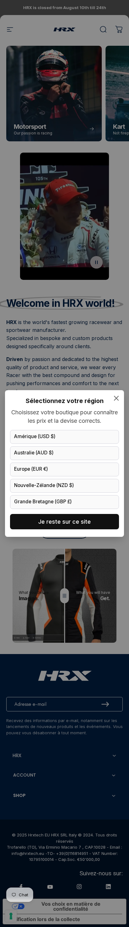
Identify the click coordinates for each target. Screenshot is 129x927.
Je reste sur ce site (64, 521)
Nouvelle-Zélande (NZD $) (44, 485)
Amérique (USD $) (34, 436)
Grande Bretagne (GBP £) (43, 502)
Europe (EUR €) (31, 469)
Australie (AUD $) (34, 453)
